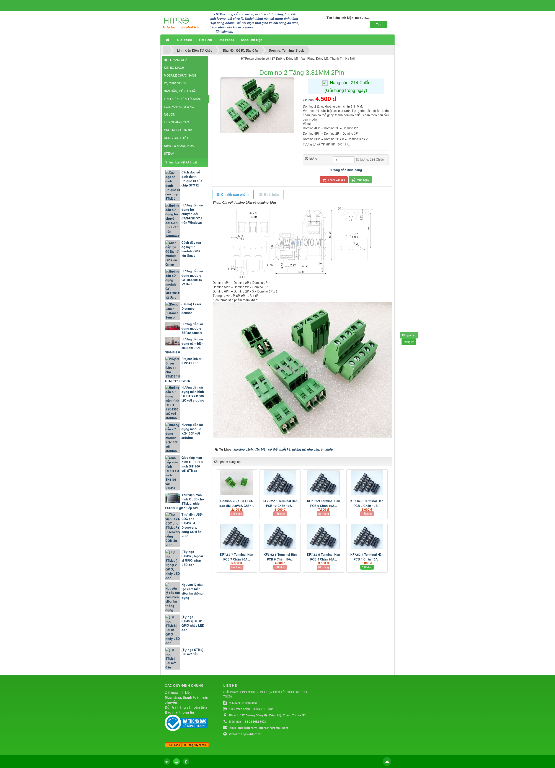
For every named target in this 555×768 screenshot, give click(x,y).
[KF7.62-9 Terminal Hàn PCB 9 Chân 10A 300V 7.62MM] (323, 483)
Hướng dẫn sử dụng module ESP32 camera (192, 328)
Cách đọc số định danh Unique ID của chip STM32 (191, 178)
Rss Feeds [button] (226, 40)
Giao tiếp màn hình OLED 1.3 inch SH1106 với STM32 (192, 464)
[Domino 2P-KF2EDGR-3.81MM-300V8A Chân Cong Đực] (236, 483)
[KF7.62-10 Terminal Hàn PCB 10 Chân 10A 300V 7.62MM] (280, 483)
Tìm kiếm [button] (205, 40)
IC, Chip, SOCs (175, 83)
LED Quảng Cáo (176, 122)
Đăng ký (409, 341)
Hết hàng (236, 513)
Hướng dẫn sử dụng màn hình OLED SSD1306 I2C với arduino (192, 393)
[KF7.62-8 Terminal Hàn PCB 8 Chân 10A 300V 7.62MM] (367, 483)
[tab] (232, 194)
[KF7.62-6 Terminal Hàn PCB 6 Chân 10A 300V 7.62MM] (280, 536)
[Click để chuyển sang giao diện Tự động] (167, 761)
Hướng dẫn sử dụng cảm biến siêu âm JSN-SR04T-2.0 (184, 345)
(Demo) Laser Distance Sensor (191, 308)
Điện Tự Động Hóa (179, 145)
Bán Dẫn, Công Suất (180, 91)
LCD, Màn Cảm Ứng (179, 106)
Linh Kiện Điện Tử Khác (182, 99)
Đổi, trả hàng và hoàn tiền (186, 707)
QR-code (174, 745)
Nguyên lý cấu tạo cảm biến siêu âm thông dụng (192, 591)
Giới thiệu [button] (184, 40)
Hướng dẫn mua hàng (346, 170)
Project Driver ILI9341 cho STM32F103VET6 (183, 369)
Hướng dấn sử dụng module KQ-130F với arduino (192, 431)
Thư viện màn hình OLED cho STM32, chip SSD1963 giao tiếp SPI (184, 501)
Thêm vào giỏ (336, 180)
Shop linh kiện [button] (251, 40)
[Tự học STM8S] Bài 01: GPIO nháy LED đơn (192, 623)
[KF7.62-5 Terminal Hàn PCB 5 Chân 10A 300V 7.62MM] (323, 536)
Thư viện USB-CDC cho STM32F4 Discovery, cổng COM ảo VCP (192, 525)
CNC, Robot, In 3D (178, 130)
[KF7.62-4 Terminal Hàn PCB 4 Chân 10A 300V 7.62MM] (367, 536)
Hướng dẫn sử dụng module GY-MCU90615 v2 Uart (192, 277)
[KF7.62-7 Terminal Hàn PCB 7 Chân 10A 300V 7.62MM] (236, 536)
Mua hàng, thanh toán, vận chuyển (186, 700)
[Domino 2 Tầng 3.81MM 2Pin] (257, 105)
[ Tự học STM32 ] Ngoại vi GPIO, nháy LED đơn (192, 558)
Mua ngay (362, 180)
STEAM (169, 153)
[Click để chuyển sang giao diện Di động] (186, 761)
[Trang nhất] (168, 39)
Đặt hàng (367, 567)
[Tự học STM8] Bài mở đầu (192, 651)
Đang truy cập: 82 (196, 745)
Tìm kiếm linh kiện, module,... (348, 17)
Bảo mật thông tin (179, 712)
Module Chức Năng (180, 75)
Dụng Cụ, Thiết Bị (178, 138)
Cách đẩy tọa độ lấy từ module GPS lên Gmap (191, 249)
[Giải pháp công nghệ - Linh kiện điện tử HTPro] (176, 20)
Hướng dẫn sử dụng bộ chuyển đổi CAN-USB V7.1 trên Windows (192, 214)
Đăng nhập (408, 335)
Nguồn (169, 114)
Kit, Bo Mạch (174, 67)
